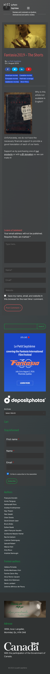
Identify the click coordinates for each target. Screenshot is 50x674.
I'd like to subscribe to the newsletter (23, 474)
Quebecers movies (12, 82)
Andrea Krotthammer (12, 508)
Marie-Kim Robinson (12, 580)
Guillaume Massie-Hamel (13, 534)
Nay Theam (8, 511)
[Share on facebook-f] (8, 69)
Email (10, 462)
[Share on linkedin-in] (22, 69)
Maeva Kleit (8, 547)
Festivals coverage (26, 79)
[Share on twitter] (15, 69)
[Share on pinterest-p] (29, 69)
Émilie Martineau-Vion (12, 570)
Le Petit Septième (14, 61)
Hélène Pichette (10, 567)
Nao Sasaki (8, 514)
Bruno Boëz (8, 524)
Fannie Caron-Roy (11, 573)
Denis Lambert (9, 583)
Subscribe (12, 481)
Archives (7, 409)
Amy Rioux (8, 550)
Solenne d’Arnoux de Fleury (14, 587)
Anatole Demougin (11, 553)
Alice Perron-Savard (11, 577)
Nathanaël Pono (10, 504)
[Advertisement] (25, 188)
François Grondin (10, 498)
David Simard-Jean (11, 521)
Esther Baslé (9, 527)
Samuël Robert (9, 543)
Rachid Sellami (9, 537)
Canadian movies (26, 75)
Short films (25, 82)
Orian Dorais (9, 518)
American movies (11, 75)
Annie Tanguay (10, 501)
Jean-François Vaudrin (13, 530)
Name (10, 450)
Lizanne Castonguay (12, 540)
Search (41, 326)
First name (12, 439)
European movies (11, 79)
